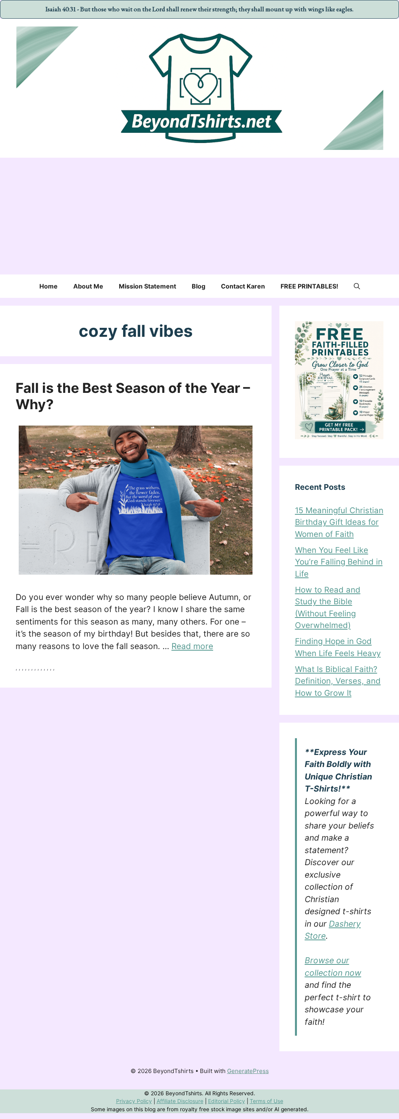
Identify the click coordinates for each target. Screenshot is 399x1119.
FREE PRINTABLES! (309, 286)
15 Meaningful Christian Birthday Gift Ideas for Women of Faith (339, 522)
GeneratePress (248, 1071)
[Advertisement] (199, 216)
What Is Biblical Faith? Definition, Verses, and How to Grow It (338, 681)
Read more (192, 646)
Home (48, 286)
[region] (199, 1101)
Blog (198, 286)
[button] (357, 286)
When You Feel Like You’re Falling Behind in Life (339, 562)
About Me (88, 286)
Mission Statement (147, 286)
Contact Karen (243, 286)
